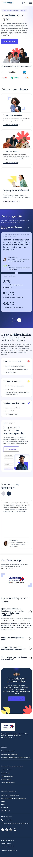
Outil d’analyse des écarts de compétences (13, 798)
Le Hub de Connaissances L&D (10, 795)
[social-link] (2, 829)
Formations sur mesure (7, 751)
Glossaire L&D (5, 811)
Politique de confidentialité (7, 846)
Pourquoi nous (5, 773)
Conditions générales (6, 843)
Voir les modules (11, 449)
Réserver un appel (10, 41)
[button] (24, 3)
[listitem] (16, 272)
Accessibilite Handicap (8, 782)
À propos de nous (6, 770)
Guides (3, 804)
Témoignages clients (7, 776)
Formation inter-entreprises (9, 754)
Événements (4, 807)
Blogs (3, 801)
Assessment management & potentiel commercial (15, 757)
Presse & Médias (6, 779)
